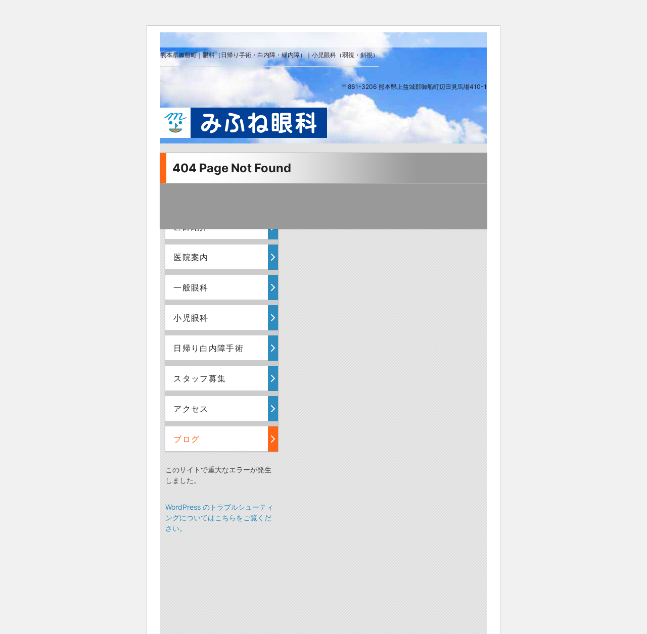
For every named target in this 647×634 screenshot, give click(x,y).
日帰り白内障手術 (208, 348)
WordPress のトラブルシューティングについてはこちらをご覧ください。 (219, 517)
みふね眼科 (243, 123)
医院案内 (190, 257)
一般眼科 (190, 287)
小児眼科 (190, 318)
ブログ (186, 439)
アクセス (190, 409)
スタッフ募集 (199, 378)
